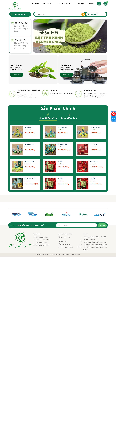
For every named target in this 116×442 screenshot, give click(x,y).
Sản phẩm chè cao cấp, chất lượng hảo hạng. (22, 28)
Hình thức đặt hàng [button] (40, 242)
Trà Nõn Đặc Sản (95, 127)
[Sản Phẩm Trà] (33, 70)
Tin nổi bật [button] (80, 3)
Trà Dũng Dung (56, 254)
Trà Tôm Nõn (94, 144)
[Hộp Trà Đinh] (82, 166)
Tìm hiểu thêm (17, 74)
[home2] (70, 36)
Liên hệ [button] (90, 3)
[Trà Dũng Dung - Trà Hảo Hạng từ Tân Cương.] (15, 6)
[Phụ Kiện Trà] (82, 70)
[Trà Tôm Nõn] (82, 149)
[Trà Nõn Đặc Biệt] (50, 149)
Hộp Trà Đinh (93, 161)
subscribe (102, 225)
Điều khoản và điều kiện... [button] (42, 240)
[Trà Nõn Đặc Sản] (82, 132)
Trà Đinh (59, 161)
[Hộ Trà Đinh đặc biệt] (17, 183)
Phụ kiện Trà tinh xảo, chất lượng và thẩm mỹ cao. (21, 45)
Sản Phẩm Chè (46, 3)
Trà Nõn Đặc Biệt (62, 144)
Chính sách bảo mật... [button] (41, 237)
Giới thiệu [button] (35, 3)
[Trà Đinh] (50, 166)
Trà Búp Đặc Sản (29, 127)
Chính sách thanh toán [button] (41, 245)
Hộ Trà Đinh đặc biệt (30, 178)
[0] (105, 3)
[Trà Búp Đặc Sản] (17, 132)
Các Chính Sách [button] (64, 3)
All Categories (20, 14)
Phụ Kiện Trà (45, 4)
